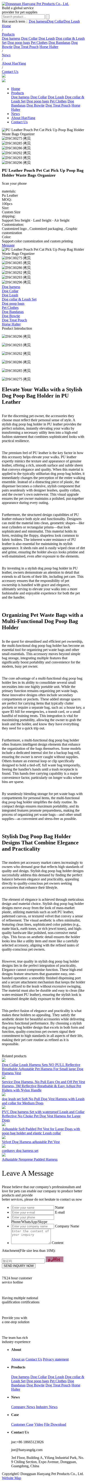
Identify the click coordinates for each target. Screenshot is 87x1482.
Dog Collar (55, 21)
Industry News (47, 1407)
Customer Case (22, 1424)
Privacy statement (56, 1359)
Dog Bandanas (59, 43)
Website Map (11, 1478)
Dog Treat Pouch (26, 47)
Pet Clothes (39, 43)
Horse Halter (48, 47)
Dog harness (38, 21)
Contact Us (34, 1359)
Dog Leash (72, 21)
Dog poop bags (18, 43)
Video (38, 1424)
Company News (23, 1407)
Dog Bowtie (35, 105)
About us (18, 1359)
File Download (55, 1424)
